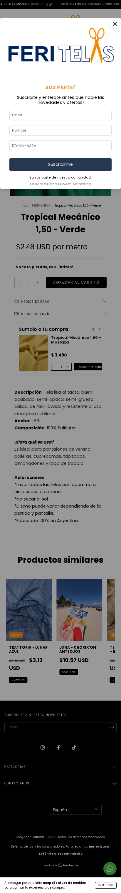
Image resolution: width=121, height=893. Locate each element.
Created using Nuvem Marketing (60, 184)
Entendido (105, 885)
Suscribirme (60, 164)
